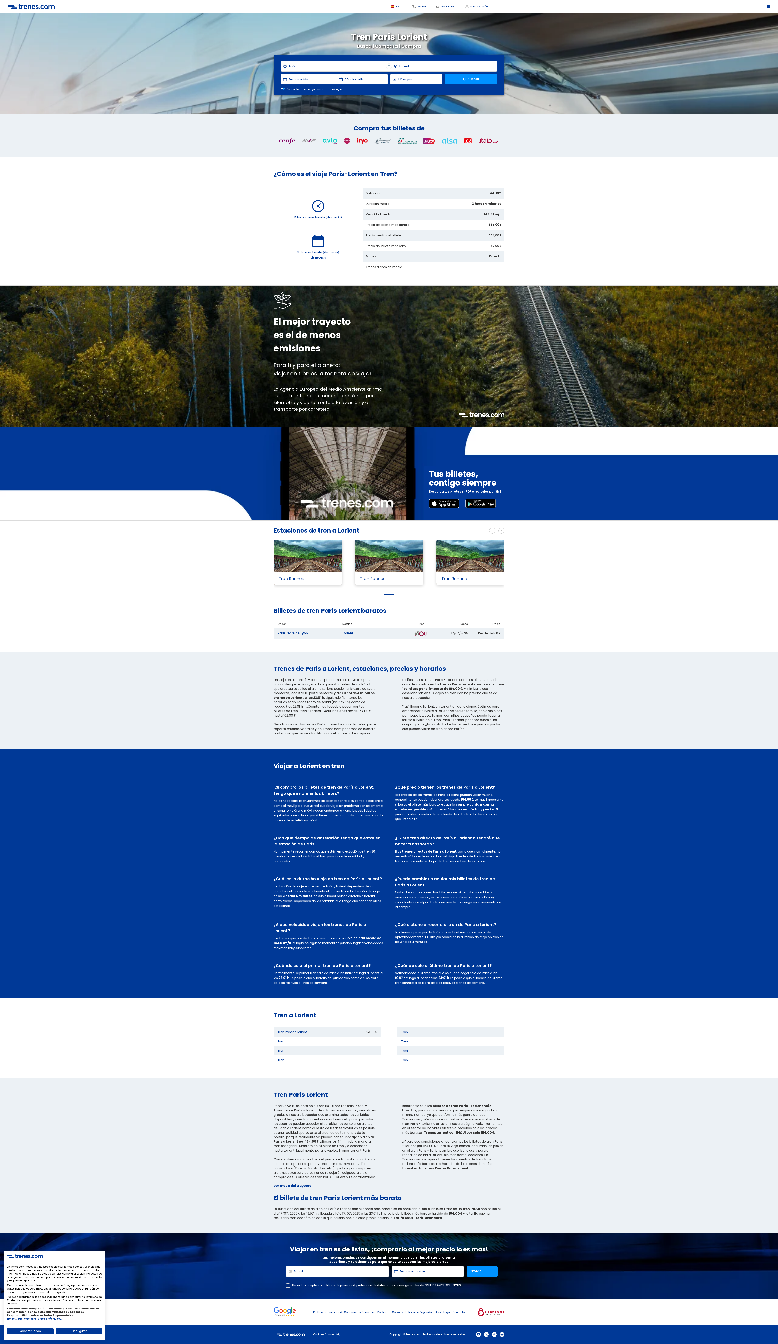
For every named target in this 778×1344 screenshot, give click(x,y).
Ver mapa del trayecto (292, 1185)
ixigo (339, 1334)
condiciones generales (403, 1285)
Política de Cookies (390, 1312)
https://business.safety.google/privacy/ (34, 1318)
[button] (389, 594)
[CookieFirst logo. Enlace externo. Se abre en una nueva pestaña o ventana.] (25, 1256)
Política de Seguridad (419, 1312)
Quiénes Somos (323, 1334)
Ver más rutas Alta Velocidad (461, 530)
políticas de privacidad (339, 1285)
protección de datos (371, 1285)
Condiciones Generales (359, 1312)
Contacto (458, 1312)
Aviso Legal (443, 1312)
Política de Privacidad (327, 1312)
